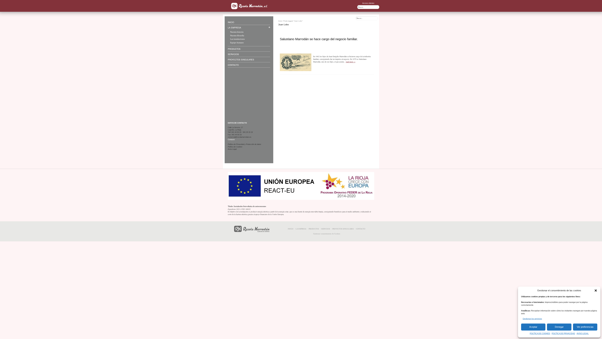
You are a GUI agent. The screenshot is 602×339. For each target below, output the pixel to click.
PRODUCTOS (314, 229)
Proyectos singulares (241, 60)
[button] (595, 290)
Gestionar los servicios (532, 319)
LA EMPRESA (301, 229)
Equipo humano (237, 43)
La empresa (234, 28)
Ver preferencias (585, 327)
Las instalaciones (237, 39)
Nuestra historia (236, 32)
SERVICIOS (325, 229)
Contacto (233, 65)
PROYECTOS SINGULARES (343, 229)
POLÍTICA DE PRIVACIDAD (563, 333)
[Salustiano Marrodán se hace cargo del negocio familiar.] (295, 62)
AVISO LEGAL (583, 333)
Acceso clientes (368, 3)
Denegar (559, 327)
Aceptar (533, 327)
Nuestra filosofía (237, 36)
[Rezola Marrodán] (249, 6)
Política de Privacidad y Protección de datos (244, 144)
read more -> (350, 61)
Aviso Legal (232, 149)
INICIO (290, 229)
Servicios (233, 54)
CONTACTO (360, 229)
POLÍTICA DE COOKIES (540, 333)
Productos (234, 49)
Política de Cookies (235, 147)
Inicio (231, 22)
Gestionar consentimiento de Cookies (326, 234)
